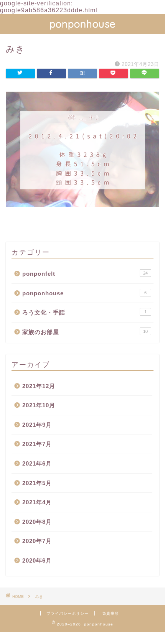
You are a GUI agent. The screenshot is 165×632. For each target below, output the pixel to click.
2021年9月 (37, 424)
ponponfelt (85, 273)
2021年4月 (37, 502)
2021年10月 (38, 405)
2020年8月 (37, 521)
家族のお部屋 (85, 332)
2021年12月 (38, 386)
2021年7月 (37, 444)
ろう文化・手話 (84, 312)
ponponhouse (83, 24)
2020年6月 (37, 560)
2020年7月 (37, 541)
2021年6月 (37, 463)
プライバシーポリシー (67, 613)
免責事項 (110, 613)
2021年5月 (37, 483)
